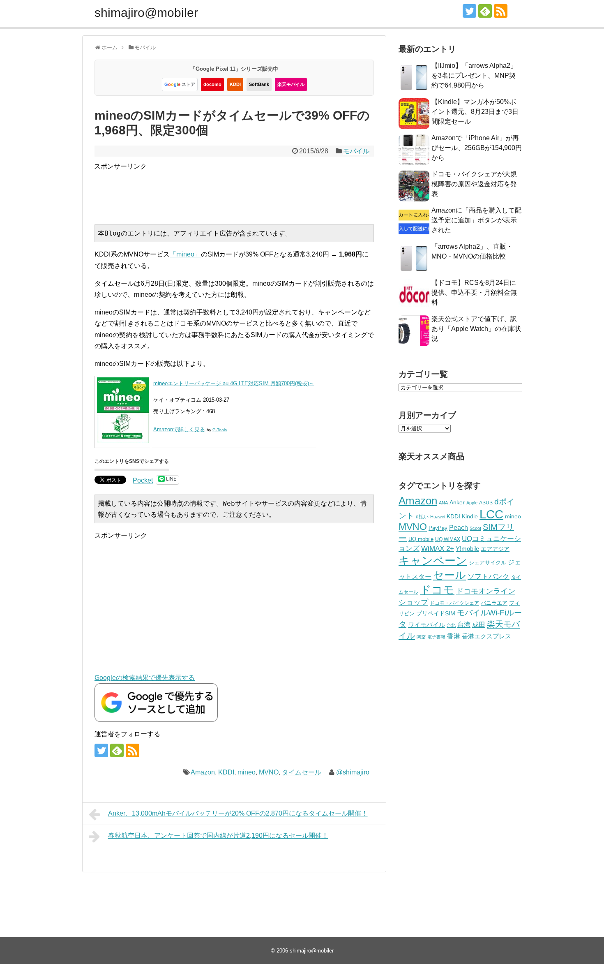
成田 (478, 624)
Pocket (143, 480)
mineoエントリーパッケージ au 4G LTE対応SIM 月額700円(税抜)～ (233, 383)
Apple (471, 502)
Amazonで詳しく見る (179, 429)
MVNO (269, 772)
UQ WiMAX (447, 539)
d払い (422, 516)
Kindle (470, 516)
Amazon (203, 772)
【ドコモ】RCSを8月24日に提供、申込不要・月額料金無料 (474, 292)
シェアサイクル (487, 562)
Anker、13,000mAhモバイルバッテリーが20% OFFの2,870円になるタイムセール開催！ (238, 813)
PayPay (438, 528)
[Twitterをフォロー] (469, 11)
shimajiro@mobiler (146, 12)
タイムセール (301, 772)
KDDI (235, 84)
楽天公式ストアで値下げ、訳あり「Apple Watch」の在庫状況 (476, 328)
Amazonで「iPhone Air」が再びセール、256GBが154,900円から (476, 147)
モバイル (356, 151)
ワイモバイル (426, 624)
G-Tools (219, 430)
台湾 (463, 624)
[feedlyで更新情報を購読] (485, 11)
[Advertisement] (243, 190)
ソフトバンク (488, 576)
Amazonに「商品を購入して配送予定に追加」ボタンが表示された (476, 220)
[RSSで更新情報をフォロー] (500, 11)
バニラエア (494, 603)
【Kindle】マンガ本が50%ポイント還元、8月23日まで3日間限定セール (475, 111)
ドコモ (437, 590)
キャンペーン (433, 561)
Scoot (475, 528)
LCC (491, 514)
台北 (451, 625)
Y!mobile (467, 548)
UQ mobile (420, 539)
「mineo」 (185, 254)
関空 (421, 636)
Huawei (437, 516)
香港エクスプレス (486, 636)
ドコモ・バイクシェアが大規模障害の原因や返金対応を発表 (474, 184)
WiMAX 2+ (437, 548)
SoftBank (259, 84)
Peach (458, 527)
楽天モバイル (290, 84)
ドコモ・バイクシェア (454, 603)
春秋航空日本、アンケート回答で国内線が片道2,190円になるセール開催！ (218, 835)
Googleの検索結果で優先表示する (145, 677)
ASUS (486, 502)
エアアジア (495, 549)
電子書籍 (436, 636)
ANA (443, 502)
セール (449, 575)
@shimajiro (352, 772)
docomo (212, 84)
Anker (457, 502)
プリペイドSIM (435, 613)
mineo (246, 772)
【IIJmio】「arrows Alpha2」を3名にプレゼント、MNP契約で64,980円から (474, 75)
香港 (453, 636)
